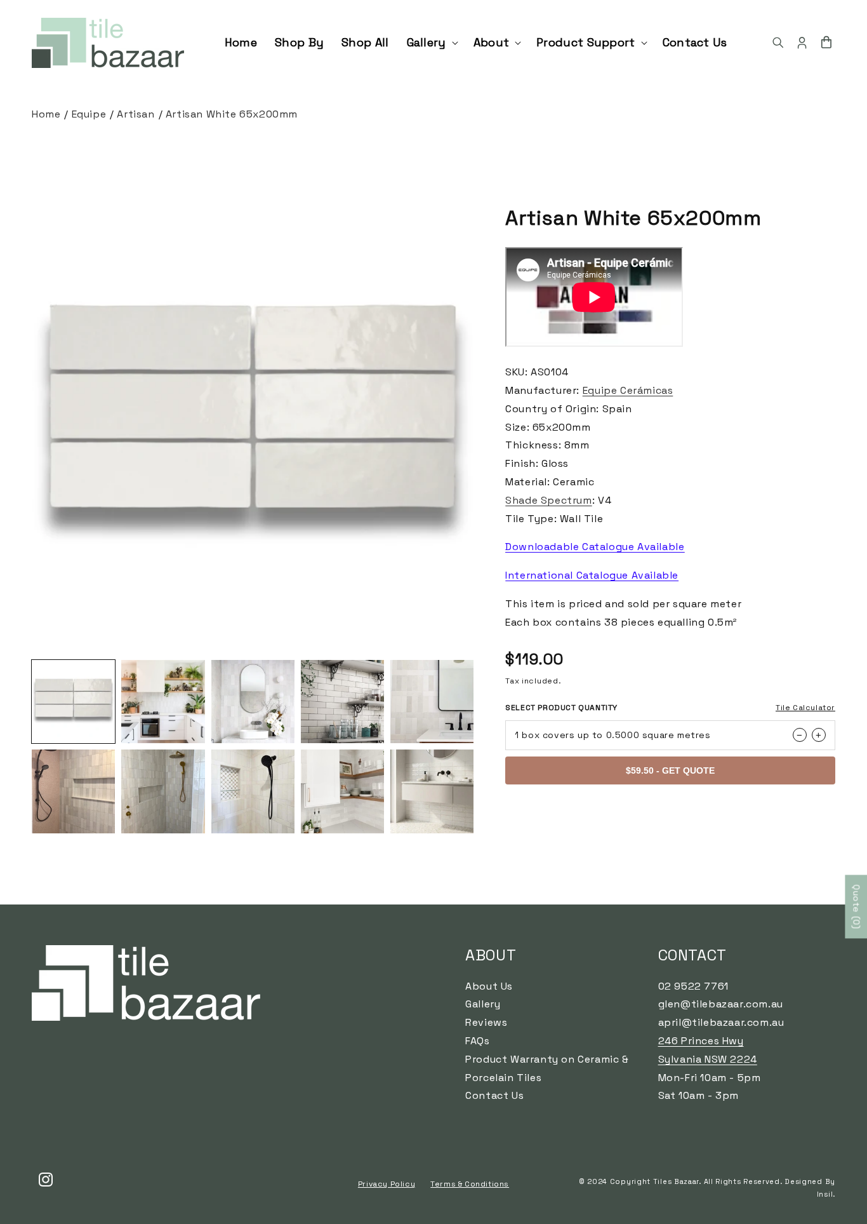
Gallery (482, 1004)
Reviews (486, 1022)
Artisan (135, 114)
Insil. (826, 1194)
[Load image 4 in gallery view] (342, 701)
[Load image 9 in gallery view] (342, 791)
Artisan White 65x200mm (232, 114)
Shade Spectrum (548, 500)
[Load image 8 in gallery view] (253, 791)
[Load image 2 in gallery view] (162, 701)
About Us (489, 986)
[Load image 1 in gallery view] (73, 701)
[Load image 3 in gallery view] (253, 701)
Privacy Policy (386, 1184)
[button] (431, 42)
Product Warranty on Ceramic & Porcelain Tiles (546, 1068)
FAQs (477, 1040)
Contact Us (494, 1095)
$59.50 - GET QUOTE (670, 770)
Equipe (89, 114)
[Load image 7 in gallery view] (162, 791)
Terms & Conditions (469, 1184)
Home (46, 114)
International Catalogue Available (591, 575)
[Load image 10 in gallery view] (431, 791)
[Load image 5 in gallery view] (431, 701)
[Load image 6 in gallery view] (73, 791)
